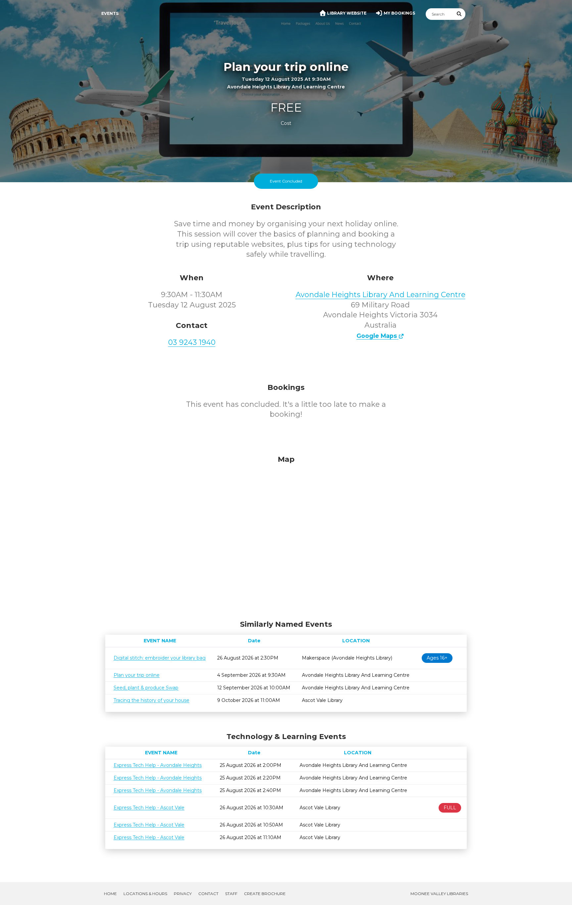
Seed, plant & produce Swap (146, 688)
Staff (231, 893)
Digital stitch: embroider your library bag (160, 658)
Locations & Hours (145, 893)
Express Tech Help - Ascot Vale (149, 808)
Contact (208, 893)
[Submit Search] (459, 14)
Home (110, 893)
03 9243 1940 (191, 342)
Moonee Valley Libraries (439, 893)
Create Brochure (265, 893)
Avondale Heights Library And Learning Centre (380, 294)
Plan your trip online (137, 675)
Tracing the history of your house (151, 700)
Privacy (183, 893)
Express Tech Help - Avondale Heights (158, 765)
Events (110, 13)
